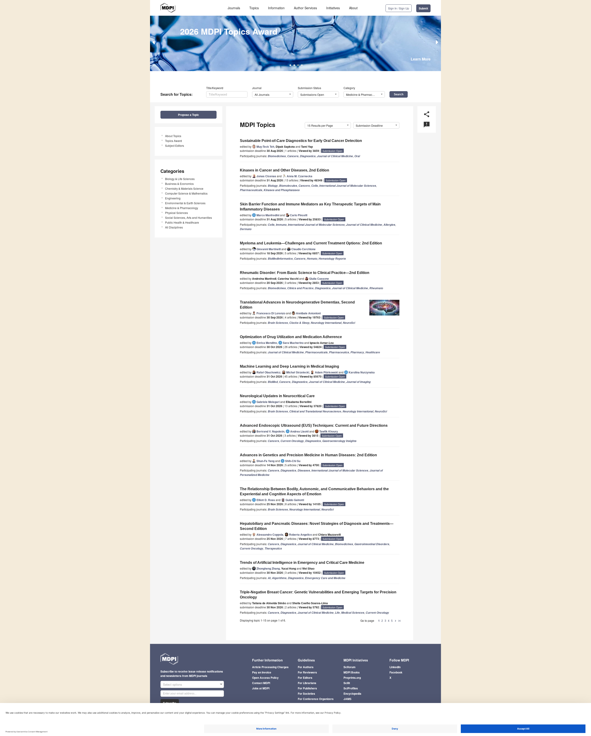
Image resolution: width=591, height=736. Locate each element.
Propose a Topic (188, 115)
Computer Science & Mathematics (186, 193)
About (353, 8)
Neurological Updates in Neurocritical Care (277, 396)
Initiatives (333, 8)
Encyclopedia (352, 693)
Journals (234, 8)
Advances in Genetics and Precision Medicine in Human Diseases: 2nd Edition (308, 455)
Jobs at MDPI (260, 688)
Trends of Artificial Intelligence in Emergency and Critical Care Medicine (302, 563)
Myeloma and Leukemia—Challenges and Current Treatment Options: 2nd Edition (311, 243)
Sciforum (350, 667)
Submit (423, 8)
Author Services (305, 8)
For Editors (305, 678)
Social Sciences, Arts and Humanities (188, 217)
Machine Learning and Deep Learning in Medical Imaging (289, 366)
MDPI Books (352, 672)
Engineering (173, 198)
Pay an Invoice (261, 672)
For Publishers (307, 688)
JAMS (347, 699)
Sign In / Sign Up (398, 8)
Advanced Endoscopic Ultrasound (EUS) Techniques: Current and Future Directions (314, 425)
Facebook (395, 672)
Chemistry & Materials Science (184, 188)
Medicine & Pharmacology (181, 208)
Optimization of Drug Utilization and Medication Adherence (291, 337)
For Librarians (307, 683)
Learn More (421, 59)
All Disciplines (174, 227)
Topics (254, 8)
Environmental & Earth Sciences (185, 203)
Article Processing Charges (270, 667)
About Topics (173, 136)
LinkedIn (395, 667)
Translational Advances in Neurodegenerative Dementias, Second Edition (297, 304)
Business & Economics (179, 184)
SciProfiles (351, 688)
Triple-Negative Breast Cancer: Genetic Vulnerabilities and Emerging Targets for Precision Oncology (318, 594)
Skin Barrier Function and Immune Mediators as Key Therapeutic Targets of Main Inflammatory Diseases (310, 206)
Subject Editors (174, 145)
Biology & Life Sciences (180, 179)
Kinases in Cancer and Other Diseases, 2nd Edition (284, 170)
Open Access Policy (265, 678)
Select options (172, 684)
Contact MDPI (261, 683)
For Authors (306, 667)
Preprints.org (352, 678)
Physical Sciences (176, 213)
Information (276, 8)
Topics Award (173, 141)
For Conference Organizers (316, 699)
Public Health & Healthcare (182, 222)
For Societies (306, 693)
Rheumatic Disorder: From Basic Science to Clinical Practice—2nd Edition (304, 273)
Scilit (347, 683)
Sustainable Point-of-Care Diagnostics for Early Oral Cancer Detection (301, 141)
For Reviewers (307, 672)
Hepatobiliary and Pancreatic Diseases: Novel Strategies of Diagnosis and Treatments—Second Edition (316, 526)
